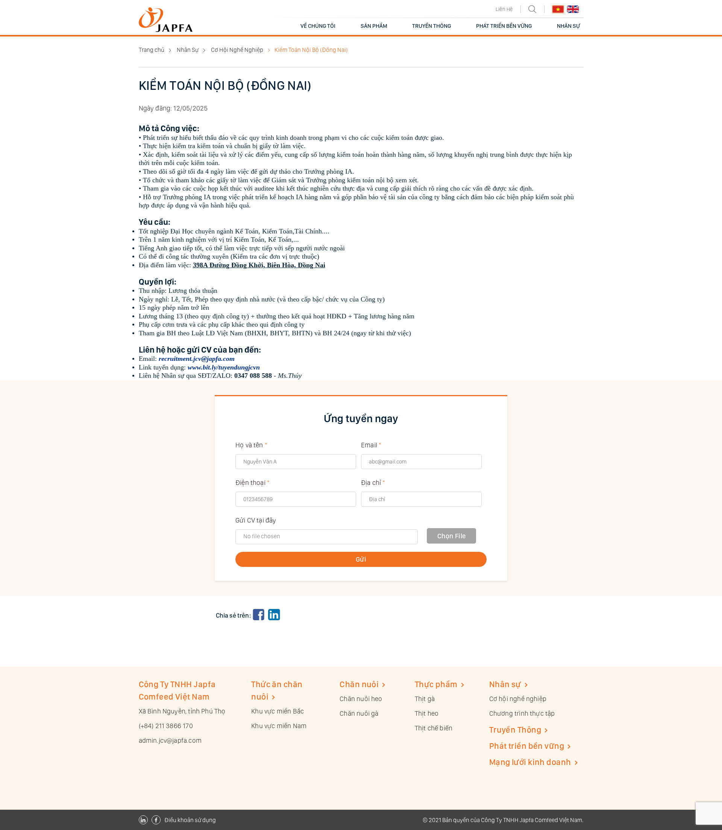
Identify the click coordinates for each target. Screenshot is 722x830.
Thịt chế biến (433, 728)
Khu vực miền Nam (278, 726)
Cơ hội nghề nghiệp (517, 699)
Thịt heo (426, 713)
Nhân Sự (188, 49)
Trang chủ (151, 49)
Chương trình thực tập (522, 713)
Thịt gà (425, 699)
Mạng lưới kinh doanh (530, 762)
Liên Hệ (504, 9)
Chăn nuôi (359, 684)
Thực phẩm (436, 684)
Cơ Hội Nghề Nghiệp (237, 49)
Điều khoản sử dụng (190, 820)
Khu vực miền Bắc (277, 711)
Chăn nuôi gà (359, 713)
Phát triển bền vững (526, 746)
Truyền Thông (515, 730)
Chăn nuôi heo (361, 699)
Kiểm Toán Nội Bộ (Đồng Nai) (311, 49)
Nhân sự (505, 684)
